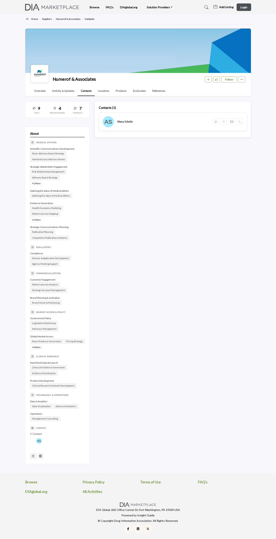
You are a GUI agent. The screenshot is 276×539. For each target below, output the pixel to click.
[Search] (205, 7)
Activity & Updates (63, 90)
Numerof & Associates (68, 18)
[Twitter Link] (148, 529)
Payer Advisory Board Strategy (48, 153)
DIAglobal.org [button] (128, 7)
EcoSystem (139, 90)
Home (34, 18)
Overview (40, 90)
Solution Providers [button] (158, 7)
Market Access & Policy (51, 312)
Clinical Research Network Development (53, 385)
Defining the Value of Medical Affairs (51, 195)
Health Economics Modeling (46, 208)
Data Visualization (41, 406)
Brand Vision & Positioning (46, 302)
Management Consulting (45, 418)
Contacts (86, 90)
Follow (229, 79)
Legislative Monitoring (44, 323)
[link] (223, 7)
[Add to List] (208, 79)
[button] (36, 109)
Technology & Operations (52, 395)
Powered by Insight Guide (138, 515)
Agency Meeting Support (45, 264)
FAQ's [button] (110, 7)
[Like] (216, 79)
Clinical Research (47, 356)
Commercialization (48, 273)
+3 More (36, 347)
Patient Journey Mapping (45, 213)
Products (121, 90)
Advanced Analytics (66, 406)
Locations (103, 90)
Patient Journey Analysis (45, 284)
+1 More (36, 183)
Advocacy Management (44, 328)
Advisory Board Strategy (45, 177)
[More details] (241, 79)
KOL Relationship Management (48, 171)
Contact (41, 428)
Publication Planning (42, 232)
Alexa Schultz (125, 121)
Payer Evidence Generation (46, 341)
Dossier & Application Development (50, 258)
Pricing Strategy (74, 341)
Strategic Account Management (48, 290)
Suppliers (47, 18)
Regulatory (43, 247)
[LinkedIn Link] (138, 529)
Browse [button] (94, 7)
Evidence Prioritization (44, 373)
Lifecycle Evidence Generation (48, 367)
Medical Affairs (46, 142)
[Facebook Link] (128, 529)
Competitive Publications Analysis (49, 237)
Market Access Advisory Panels (48, 159)
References (158, 90)
